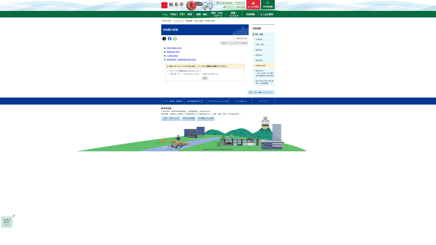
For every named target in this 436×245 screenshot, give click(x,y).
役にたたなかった (211, 74)
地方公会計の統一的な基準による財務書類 (264, 82)
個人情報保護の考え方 (195, 101)
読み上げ (241, 3)
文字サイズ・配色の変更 (235, 7)
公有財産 (259, 39)
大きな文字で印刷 (237, 43)
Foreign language (225, 3)
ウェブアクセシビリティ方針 (218, 101)
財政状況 (259, 50)
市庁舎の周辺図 (189, 118)
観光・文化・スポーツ (218, 14)
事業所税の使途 (173, 52)
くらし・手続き (169, 14)
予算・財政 (198, 21)
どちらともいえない (192, 74)
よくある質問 (266, 14)
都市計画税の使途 (174, 48)
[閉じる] (14, 216)
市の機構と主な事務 (205, 118)
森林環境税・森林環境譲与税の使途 (181, 60)
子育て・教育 (185, 14)
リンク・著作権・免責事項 (172, 101)
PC (255, 92)
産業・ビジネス (234, 14)
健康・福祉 (201, 14)
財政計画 (259, 60)
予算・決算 (260, 44)
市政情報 (250, 14)
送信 (205, 78)
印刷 (223, 43)
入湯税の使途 (172, 56)
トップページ (178, 21)
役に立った (175, 74)
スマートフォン (267, 92)
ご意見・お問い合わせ (170, 118)
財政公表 (259, 55)
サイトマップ (263, 101)
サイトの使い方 (240, 101)
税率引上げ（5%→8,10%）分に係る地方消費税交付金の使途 (265, 73)
